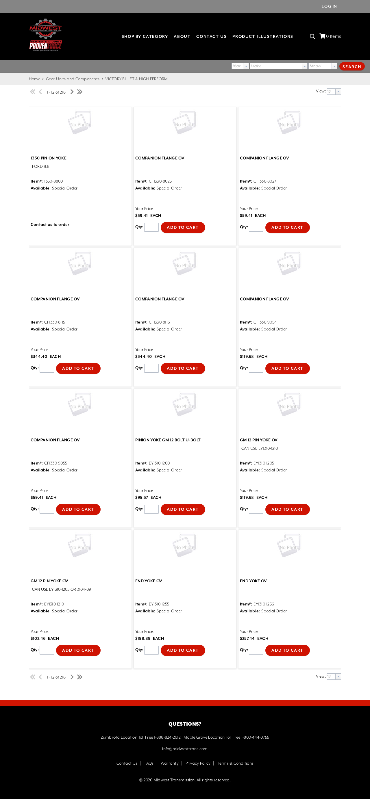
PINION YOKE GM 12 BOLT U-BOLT (168, 440)
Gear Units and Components (72, 79)
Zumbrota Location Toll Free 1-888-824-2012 (141, 737)
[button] (352, 66)
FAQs (149, 763)
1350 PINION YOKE (48, 158)
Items (333, 36)
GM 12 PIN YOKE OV (259, 440)
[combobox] (240, 66)
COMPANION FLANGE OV (159, 158)
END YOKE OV (148, 581)
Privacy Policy (198, 763)
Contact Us (126, 763)
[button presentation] (246, 66)
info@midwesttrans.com (185, 748)
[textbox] (276, 66)
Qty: (139, 227)
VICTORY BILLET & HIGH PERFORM (136, 79)
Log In (329, 6)
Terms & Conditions (236, 763)
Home (34, 79)
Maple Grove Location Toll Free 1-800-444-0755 (226, 737)
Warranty (170, 763)
